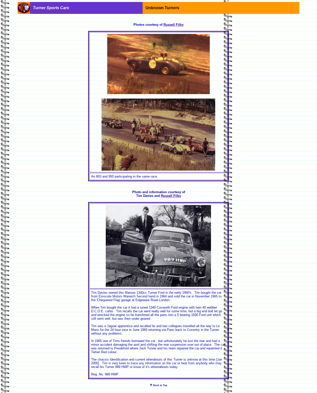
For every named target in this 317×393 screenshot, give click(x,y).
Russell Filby (173, 24)
